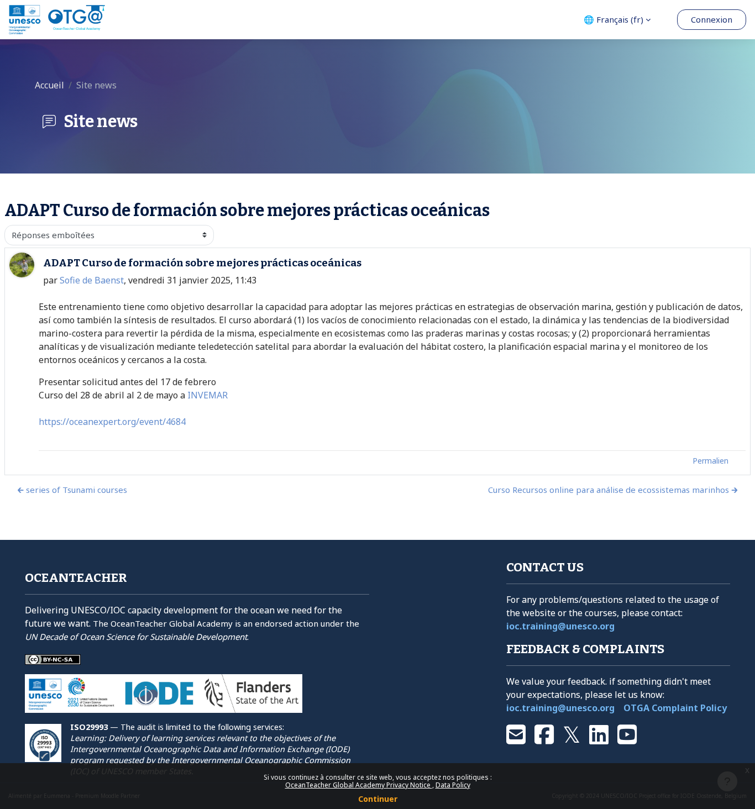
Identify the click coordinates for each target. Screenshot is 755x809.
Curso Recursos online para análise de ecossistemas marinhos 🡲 (613, 489)
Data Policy (453, 785)
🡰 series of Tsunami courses (72, 489)
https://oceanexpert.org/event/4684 (112, 422)
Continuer (377, 799)
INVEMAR (207, 395)
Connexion (711, 19)
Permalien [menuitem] (710, 460)
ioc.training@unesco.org (560, 626)
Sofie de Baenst (92, 280)
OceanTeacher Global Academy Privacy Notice (358, 785)
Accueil (49, 85)
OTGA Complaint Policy (675, 708)
